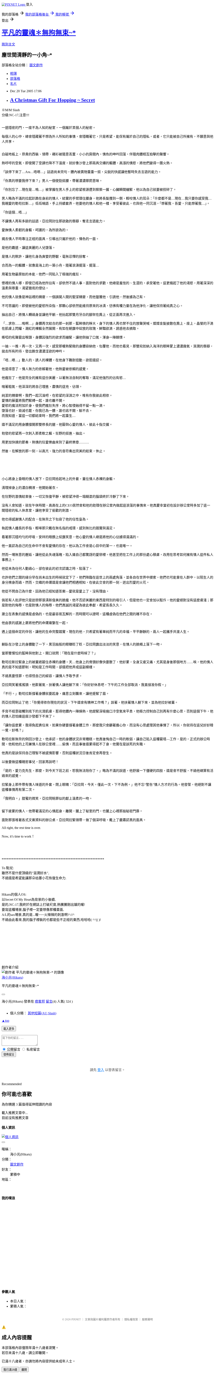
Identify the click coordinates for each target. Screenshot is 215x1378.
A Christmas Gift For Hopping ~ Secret (52, 100)
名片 (13, 83)
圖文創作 (36, 65)
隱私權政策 (131, 1319)
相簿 (13, 73)
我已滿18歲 (10, 1369)
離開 (24, 1369)
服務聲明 (147, 1319)
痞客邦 (40, 1001)
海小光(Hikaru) (12, 977)
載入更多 (8, 1028)
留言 (49, 1001)
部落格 (15, 78)
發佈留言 (8, 1054)
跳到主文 (8, 44)
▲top (5, 1020)
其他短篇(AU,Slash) (42, 1013)
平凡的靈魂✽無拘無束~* (39, 32)
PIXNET (76, 1319)
